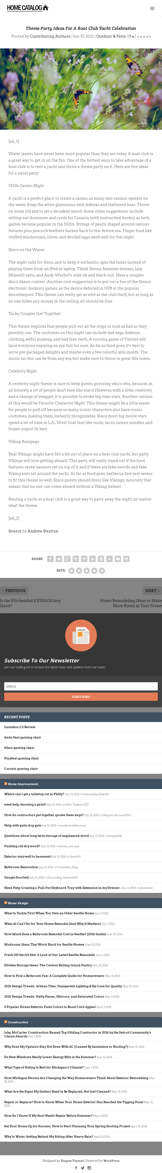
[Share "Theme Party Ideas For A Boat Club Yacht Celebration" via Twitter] (59, 559)
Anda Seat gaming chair (22, 737)
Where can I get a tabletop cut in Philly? (34, 794)
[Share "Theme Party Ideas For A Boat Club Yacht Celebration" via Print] (126, 559)
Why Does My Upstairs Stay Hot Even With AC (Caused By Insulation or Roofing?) (66, 1046)
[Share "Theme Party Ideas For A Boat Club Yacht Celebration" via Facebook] (50, 559)
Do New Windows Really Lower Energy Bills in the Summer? (50, 1057)
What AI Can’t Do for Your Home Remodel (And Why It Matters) (52, 923)
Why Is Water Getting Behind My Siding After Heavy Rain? (48, 1136)
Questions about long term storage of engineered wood (46, 835)
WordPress (111, 1160)
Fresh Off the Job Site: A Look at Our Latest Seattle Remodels (49, 955)
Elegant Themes (72, 1160)
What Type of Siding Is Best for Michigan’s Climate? (44, 1067)
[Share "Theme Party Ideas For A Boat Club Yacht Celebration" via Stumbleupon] (109, 559)
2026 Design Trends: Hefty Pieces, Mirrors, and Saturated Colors (54, 996)
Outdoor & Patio (111, 36)
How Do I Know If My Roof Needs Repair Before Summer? (48, 1115)
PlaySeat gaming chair (21, 758)
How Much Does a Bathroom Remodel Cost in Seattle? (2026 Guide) (55, 934)
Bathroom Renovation (21, 867)
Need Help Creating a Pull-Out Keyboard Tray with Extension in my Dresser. (62, 888)
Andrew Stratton (43, 531)
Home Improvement (23, 784)
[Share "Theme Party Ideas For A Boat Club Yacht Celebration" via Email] (118, 559)
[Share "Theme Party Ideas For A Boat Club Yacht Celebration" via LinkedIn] (92, 559)
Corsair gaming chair (21, 768)
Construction (18, 1022)
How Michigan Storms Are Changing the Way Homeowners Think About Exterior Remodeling (76, 1078)
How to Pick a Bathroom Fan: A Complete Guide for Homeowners (54, 976)
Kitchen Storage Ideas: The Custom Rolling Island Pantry (48, 965)
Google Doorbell (16, 877)
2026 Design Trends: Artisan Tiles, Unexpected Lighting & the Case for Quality (63, 986)
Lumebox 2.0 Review (19, 727)
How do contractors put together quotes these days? (44, 815)
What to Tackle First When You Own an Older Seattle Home (49, 913)
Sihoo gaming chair (19, 747)
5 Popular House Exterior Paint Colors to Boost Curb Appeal (50, 1007)
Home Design (18, 903)
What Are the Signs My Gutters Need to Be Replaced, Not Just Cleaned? (57, 1091)
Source (15, 531)
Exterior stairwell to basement (27, 856)
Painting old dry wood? (22, 846)
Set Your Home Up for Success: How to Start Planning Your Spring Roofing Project (67, 1126)
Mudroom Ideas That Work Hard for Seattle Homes (44, 944)
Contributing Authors (50, 36)
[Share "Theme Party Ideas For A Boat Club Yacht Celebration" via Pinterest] (84, 559)
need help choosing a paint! (25, 804)
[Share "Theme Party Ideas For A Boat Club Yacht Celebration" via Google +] (67, 559)
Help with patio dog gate (22, 825)
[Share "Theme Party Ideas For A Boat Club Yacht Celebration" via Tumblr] (76, 559)
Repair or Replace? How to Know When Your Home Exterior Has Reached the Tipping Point (73, 1102)
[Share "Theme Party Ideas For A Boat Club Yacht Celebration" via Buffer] (101, 559)
